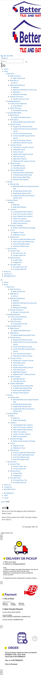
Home (6, 69)
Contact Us (8, 274)
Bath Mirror (14, 80)
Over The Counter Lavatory (23, 214)
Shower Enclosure (16, 97)
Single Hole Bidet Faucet (22, 117)
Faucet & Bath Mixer (14, 113)
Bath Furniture (15, 76)
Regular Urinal (18, 232)
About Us (7, 271)
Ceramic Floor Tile (19, 253)
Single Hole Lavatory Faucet (23, 154)
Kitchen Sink (14, 184)
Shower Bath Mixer (17, 170)
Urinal (12, 230)
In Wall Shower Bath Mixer (22, 175)
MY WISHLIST (9, 493)
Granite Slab (17, 260)
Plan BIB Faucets (19, 166)
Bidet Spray (14, 120)
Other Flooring (15, 108)
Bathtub (16, 87)
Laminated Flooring (20, 110)
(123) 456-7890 (7, 56)
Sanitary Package (16, 225)
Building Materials (13, 101)
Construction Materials (18, 103)
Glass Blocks (17, 106)
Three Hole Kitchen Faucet (22, 133)
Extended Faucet (19, 150)
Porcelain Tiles (15, 265)
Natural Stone (15, 258)
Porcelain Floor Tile (20, 267)
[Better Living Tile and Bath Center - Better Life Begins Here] (12, 527)
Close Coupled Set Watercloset (24, 239)
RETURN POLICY (10, 276)
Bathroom (10, 74)
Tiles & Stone (11, 248)
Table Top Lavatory (20, 219)
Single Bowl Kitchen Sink (22, 193)
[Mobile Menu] (1, 280)
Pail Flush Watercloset (21, 246)
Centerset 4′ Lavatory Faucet (23, 147)
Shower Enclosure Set (21, 99)
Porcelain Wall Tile (19, 269)
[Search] (26, 61)
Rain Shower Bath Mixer (21, 177)
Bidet (12, 202)
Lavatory (13, 209)
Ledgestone (17, 262)
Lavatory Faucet (15, 145)
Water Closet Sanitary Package (24, 228)
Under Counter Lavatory (22, 221)
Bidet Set (16, 205)
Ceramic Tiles (15, 251)
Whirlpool (16, 92)
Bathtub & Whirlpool (17, 85)
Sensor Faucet (18, 152)
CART (6, 495)
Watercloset (14, 237)
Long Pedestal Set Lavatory (23, 212)
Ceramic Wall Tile (19, 255)
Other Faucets (15, 163)
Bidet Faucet (14, 115)
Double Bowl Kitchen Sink (22, 191)
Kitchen (9, 182)
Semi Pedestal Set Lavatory (23, 216)
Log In (6, 498)
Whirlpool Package (20, 94)
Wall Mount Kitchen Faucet (22, 143)
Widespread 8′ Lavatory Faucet (24, 161)
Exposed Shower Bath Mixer (23, 173)
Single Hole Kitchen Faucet (22, 127)
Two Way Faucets (19, 168)
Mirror (15, 83)
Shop (6, 71)
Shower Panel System (21, 179)
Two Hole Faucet (19, 156)
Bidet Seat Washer (19, 207)
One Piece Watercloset (21, 244)
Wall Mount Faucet (20, 159)
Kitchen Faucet (15, 124)
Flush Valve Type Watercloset (23, 242)
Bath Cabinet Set (19, 78)
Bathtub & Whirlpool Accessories (25, 90)
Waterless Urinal (19, 235)
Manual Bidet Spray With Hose (24, 122)
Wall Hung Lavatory (20, 223)
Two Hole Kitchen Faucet (22, 140)
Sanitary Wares (12, 200)
